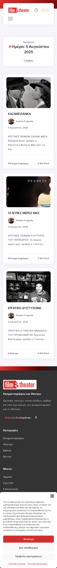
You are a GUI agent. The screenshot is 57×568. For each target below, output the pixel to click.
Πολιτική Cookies (17, 564)
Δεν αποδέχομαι (28, 547)
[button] (52, 496)
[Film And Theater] (19, 9)
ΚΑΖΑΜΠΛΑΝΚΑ (19, 114)
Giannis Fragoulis (24, 121)
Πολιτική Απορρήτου (37, 564)
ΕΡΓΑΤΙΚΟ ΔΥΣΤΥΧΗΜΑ (24, 308)
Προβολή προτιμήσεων (28, 556)
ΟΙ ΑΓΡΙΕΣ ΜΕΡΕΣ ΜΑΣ (24, 213)
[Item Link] (28, 92)
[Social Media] (36, 417)
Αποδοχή (28, 539)
